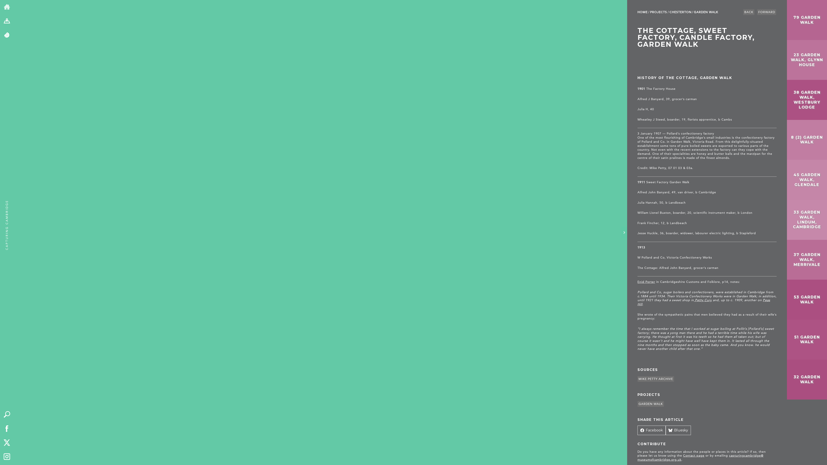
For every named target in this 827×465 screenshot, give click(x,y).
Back (748, 12)
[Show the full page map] (7, 21)
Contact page (693, 455)
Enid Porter (646, 282)
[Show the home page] (7, 7)
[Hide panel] (624, 232)
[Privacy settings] (7, 35)
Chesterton (681, 12)
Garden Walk (706, 12)
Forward (766, 12)
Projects (658, 12)
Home (642, 12)
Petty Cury (703, 300)
